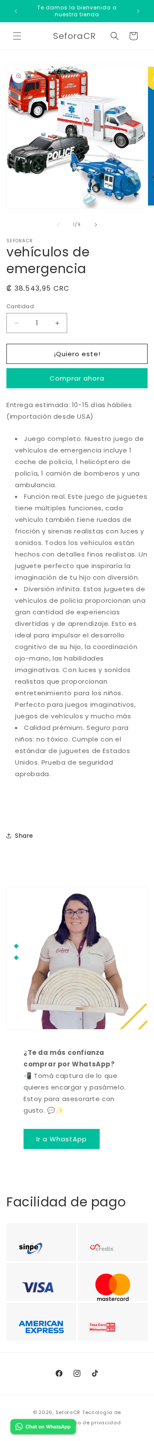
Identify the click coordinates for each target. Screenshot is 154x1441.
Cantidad (20, 306)
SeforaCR (68, 1412)
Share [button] (24, 835)
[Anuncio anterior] (15, 11)
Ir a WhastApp (61, 1138)
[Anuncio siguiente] (138, 11)
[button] (17, 36)
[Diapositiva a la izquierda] (58, 224)
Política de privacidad (91, 1422)
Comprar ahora (77, 378)
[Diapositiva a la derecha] (95, 224)
